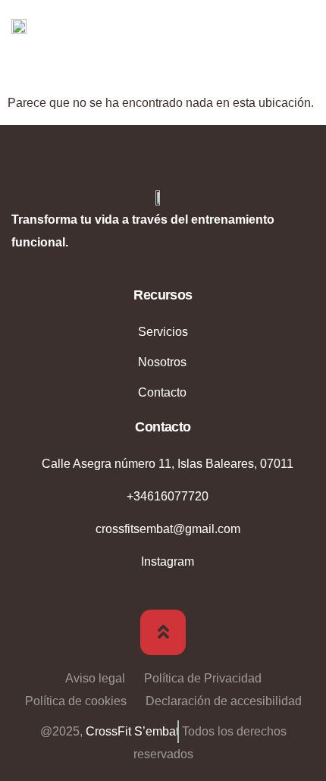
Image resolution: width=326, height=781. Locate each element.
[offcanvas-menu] (303, 28)
